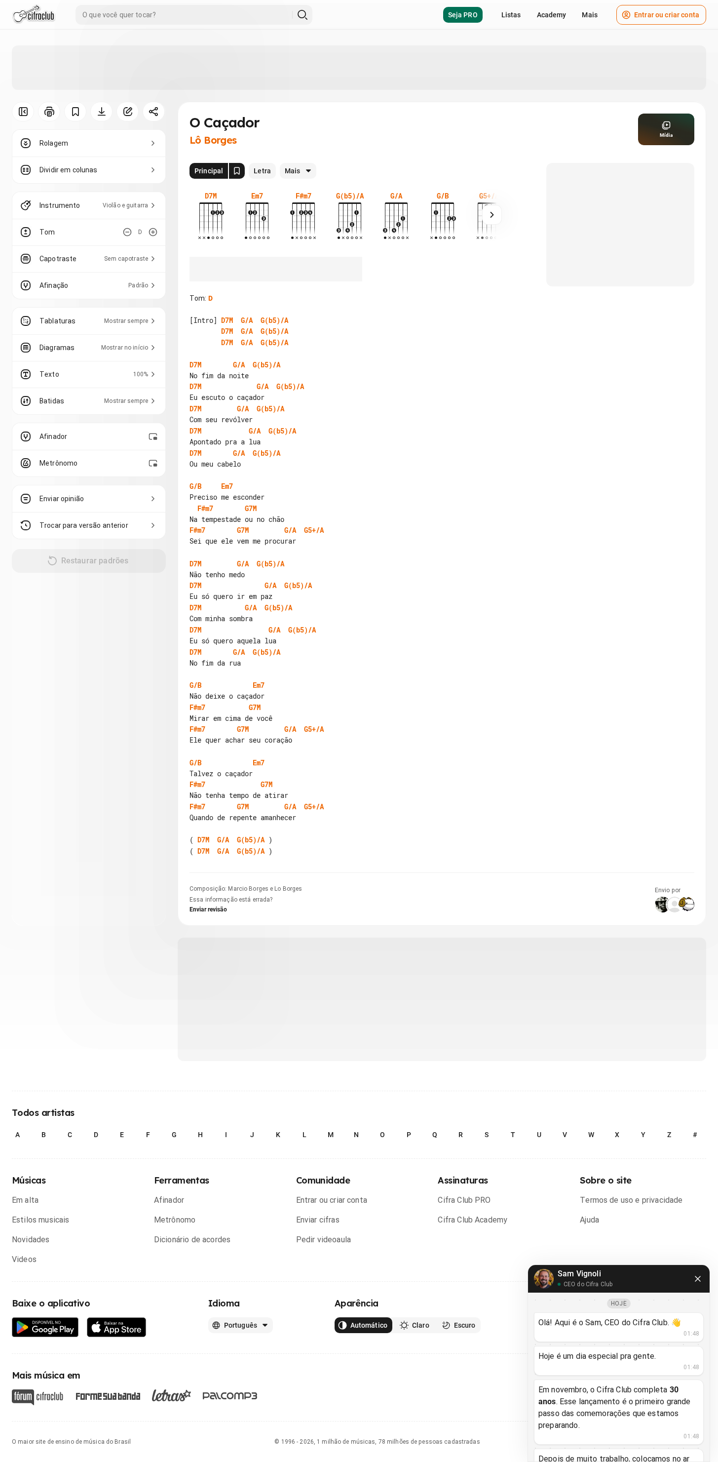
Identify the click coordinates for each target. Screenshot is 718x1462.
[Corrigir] (127, 111)
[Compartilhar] (154, 111)
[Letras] (171, 1395)
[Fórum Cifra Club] (37, 1397)
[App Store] (117, 1327)
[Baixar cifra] (101, 111)
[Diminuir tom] (127, 232)
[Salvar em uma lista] (75, 111)
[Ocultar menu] (23, 111)
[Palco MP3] (230, 1395)
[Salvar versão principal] (237, 171)
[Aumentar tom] (153, 232)
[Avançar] (492, 215)
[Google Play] (45, 1327)
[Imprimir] (49, 111)
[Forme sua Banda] (107, 1395)
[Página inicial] (34, 15)
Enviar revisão (208, 909)
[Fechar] (698, 1279)
